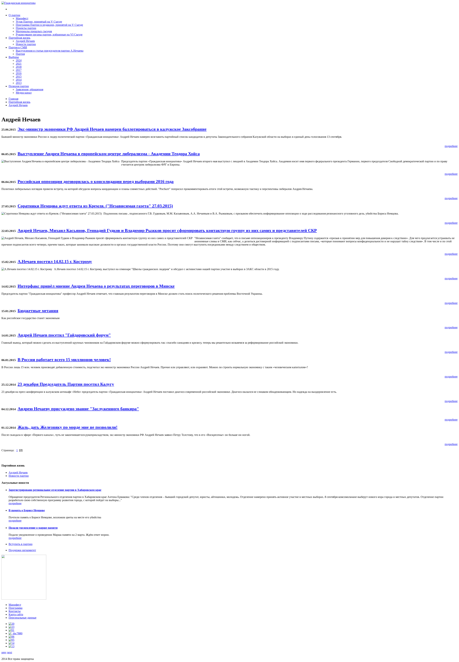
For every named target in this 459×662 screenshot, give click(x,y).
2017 (19, 70)
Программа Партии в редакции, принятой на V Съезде (49, 24)
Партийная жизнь (19, 37)
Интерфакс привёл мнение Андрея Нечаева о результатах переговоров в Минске (96, 286)
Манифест (22, 18)
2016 (19, 73)
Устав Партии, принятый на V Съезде (39, 21)
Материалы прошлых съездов (34, 31)
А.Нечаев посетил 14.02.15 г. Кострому (55, 261)
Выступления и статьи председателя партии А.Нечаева (49, 50)
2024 (19, 60)
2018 (19, 66)
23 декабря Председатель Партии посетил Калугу (66, 384)
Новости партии (26, 44)
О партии (14, 15)
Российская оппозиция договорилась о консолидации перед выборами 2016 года (96, 181)
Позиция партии (19, 86)
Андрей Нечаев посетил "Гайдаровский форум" (64, 335)
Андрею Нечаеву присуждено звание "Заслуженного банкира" (78, 408)
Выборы (14, 57)
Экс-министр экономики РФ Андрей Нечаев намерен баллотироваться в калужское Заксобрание (112, 129)
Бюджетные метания (38, 310)
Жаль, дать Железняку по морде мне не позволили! (67, 427)
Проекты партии (26, 28)
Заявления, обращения (29, 89)
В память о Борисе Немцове (27, 510)
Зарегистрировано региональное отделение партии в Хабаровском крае (55, 489)
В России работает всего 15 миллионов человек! (64, 359)
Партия (20, 53)
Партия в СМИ (18, 47)
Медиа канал (24, 92)
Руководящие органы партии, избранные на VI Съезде (49, 34)
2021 (19, 63)
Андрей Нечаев (25, 41)
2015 (19, 76)
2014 (19, 79)
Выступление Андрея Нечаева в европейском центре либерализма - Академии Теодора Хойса (109, 153)
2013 (19, 82)
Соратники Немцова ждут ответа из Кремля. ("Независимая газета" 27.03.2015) (95, 206)
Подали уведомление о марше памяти (33, 527)
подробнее (451, 146)
